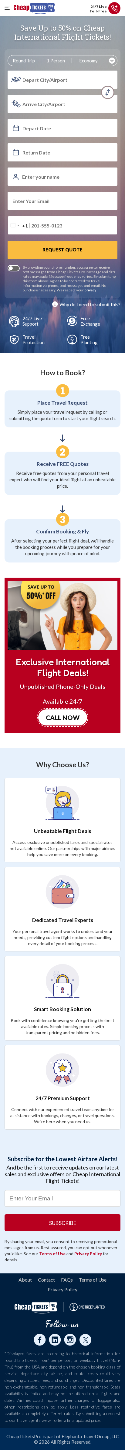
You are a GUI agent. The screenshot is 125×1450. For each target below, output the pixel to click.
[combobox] (19, 225)
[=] (9, 7)
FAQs (67, 1279)
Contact (46, 1279)
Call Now (62, 717)
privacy (90, 290)
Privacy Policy (88, 1253)
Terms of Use (52, 1253)
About (25, 1279)
